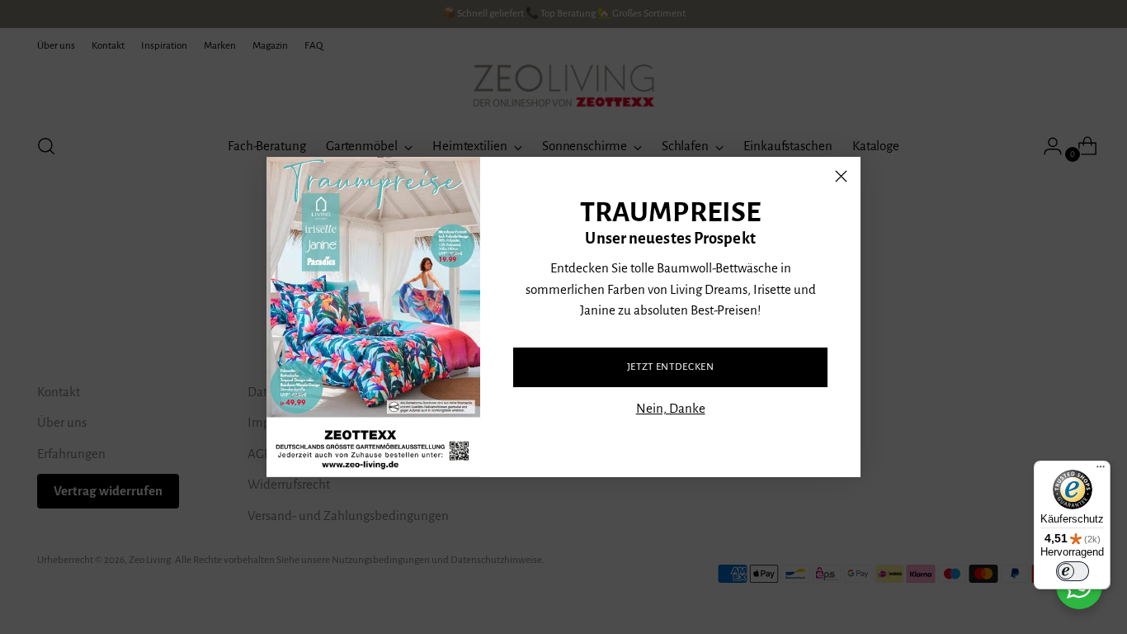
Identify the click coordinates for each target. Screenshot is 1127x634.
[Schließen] (841, 176)
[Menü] (1100, 470)
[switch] (1072, 571)
